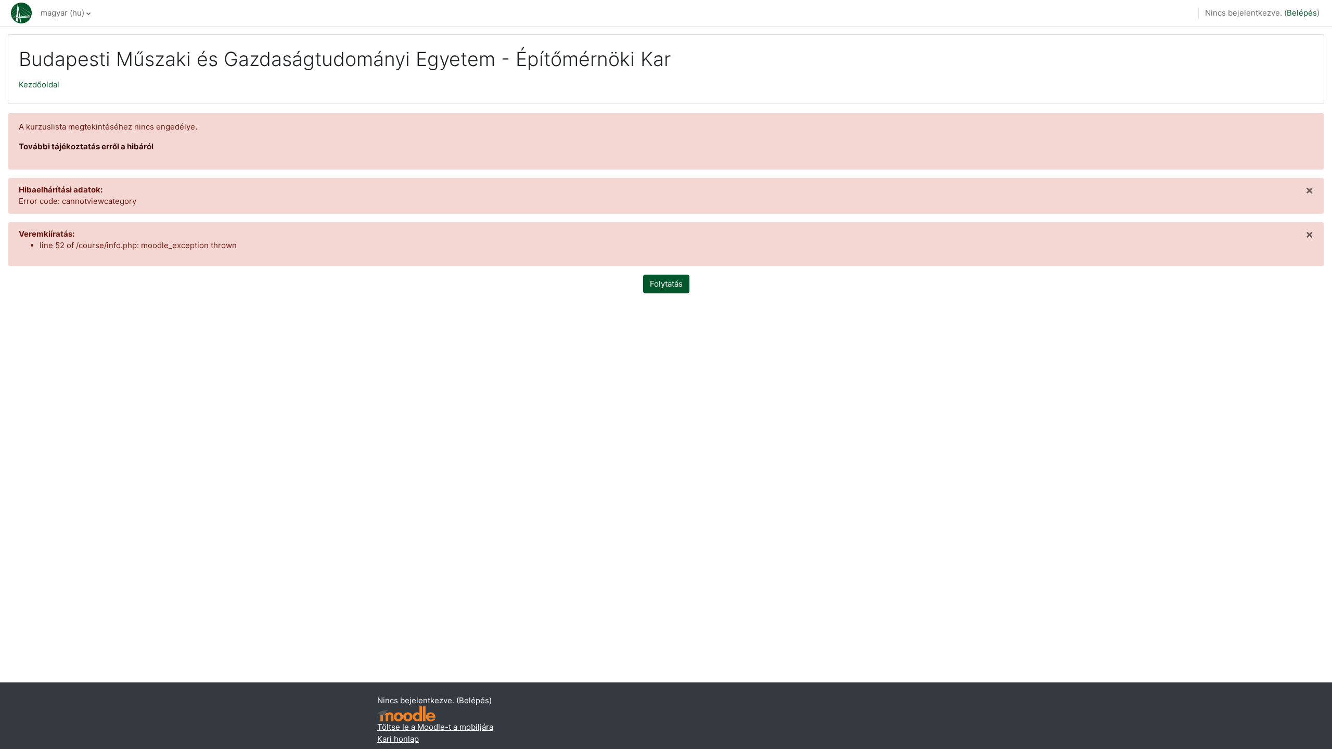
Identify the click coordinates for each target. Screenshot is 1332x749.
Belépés (1302, 13)
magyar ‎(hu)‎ (62, 13)
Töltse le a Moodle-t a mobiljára (435, 727)
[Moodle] (406, 713)
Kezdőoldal (39, 84)
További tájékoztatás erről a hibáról (86, 146)
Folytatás (666, 284)
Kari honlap (398, 739)
